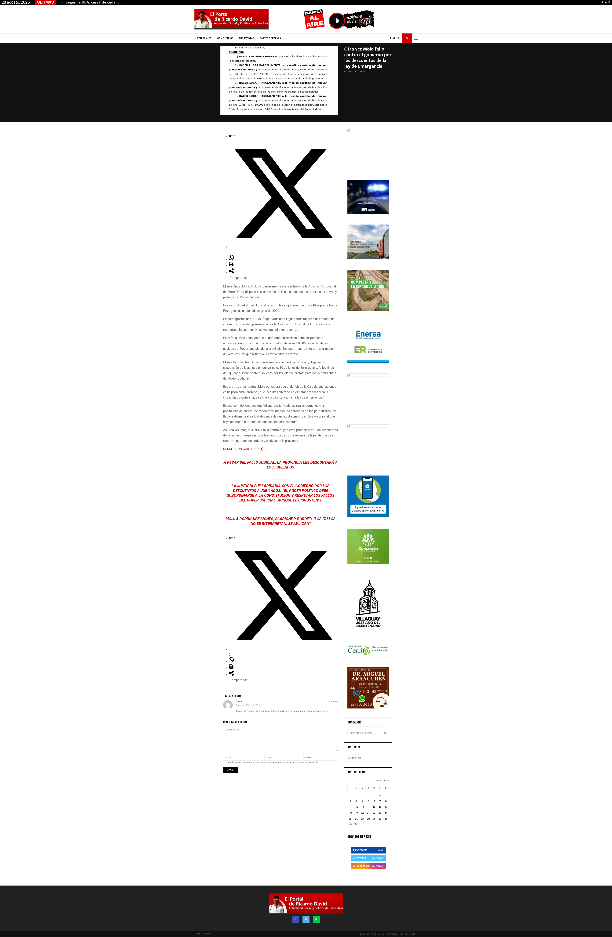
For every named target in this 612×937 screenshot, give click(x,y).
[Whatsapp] (399, 38)
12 (356, 807)
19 (356, 813)
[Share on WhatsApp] (231, 259)
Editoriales (204, 38)
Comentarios (225, 38)
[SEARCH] (385, 733)
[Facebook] (391, 38)
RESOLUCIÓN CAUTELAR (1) (243, 449)
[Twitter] (395, 38)
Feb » (356, 823)
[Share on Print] (231, 266)
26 (356, 819)
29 (374, 819)
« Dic (349, 823)
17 (386, 807)
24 (386, 813)
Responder (333, 701)
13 (362, 807)
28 (368, 819)
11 (350, 807)
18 (350, 813)
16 (380, 807)
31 (386, 819)
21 (368, 813)
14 (368, 807)
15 (374, 807)
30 (380, 819)
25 (350, 819)
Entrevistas (246, 38)
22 (374, 813)
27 (362, 819)
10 (386, 800)
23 (380, 813)
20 (362, 813)
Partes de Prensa (270, 38)
